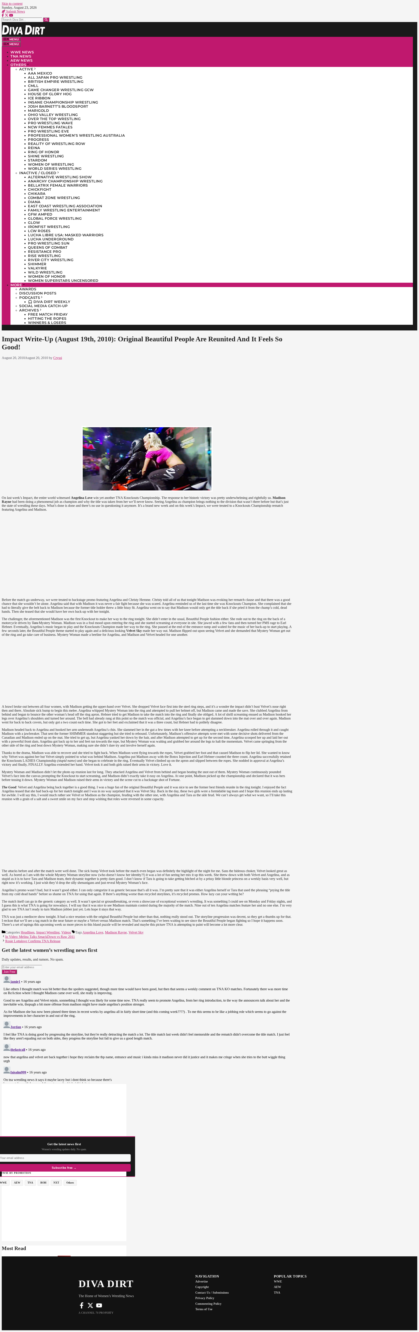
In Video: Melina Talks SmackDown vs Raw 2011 (40, 937)
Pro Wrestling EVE (48, 131)
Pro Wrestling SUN (49, 243)
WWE (278, 1281)
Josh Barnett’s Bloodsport (58, 106)
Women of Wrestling (51, 164)
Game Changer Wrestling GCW (61, 90)
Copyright (202, 1287)
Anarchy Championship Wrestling (65, 181)
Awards (27, 289)
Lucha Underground (51, 239)
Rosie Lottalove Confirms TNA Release (32, 941)
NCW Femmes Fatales (50, 127)
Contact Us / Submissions (212, 1292)
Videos (66, 932)
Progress (38, 140)
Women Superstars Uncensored (63, 281)
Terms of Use (203, 1309)
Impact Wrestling (48, 932)
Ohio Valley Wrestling (53, 115)
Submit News (15, 11)
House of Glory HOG (50, 94)
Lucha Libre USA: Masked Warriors (65, 235)
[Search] (46, 19)
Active (26, 69)
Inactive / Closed (37, 173)
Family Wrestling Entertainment (64, 210)
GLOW (34, 223)
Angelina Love (92, 932)
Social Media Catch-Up (43, 306)
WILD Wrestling (45, 272)
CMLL (33, 86)
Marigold (38, 111)
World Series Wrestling (54, 169)
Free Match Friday (48, 314)
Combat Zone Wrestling (54, 198)
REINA (34, 148)
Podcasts (29, 298)
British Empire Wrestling (55, 82)
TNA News (20, 56)
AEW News (21, 60)
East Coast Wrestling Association (65, 206)
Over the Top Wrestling (54, 119)
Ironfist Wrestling (49, 227)
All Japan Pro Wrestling (55, 77)
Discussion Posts (37, 293)
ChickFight (39, 189)
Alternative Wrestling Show (60, 177)
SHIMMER (37, 264)
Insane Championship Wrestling (63, 102)
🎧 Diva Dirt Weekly (49, 302)
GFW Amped (40, 214)
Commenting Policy (208, 1303)
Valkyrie (37, 268)
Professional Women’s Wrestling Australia (76, 135)
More (16, 285)
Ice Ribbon (39, 98)
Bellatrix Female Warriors (58, 185)
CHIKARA (37, 194)
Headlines (27, 932)
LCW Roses (39, 231)
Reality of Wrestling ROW (56, 144)
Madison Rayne (116, 932)
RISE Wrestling (44, 256)
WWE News (22, 52)
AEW (277, 1287)
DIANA (34, 202)
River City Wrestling (50, 260)
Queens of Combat (47, 247)
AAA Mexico (40, 73)
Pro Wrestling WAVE (50, 123)
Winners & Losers (47, 323)
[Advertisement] (147, 392)
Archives (29, 310)
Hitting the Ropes (47, 318)
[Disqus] (147, 1028)
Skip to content (12, 3)
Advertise (201, 1281)
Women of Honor (46, 276)
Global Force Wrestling (55, 218)
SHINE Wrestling (46, 156)
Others (18, 65)
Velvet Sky (136, 932)
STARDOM (37, 160)
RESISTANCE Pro (44, 252)
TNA (277, 1292)
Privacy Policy (204, 1298)
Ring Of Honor (43, 152)
